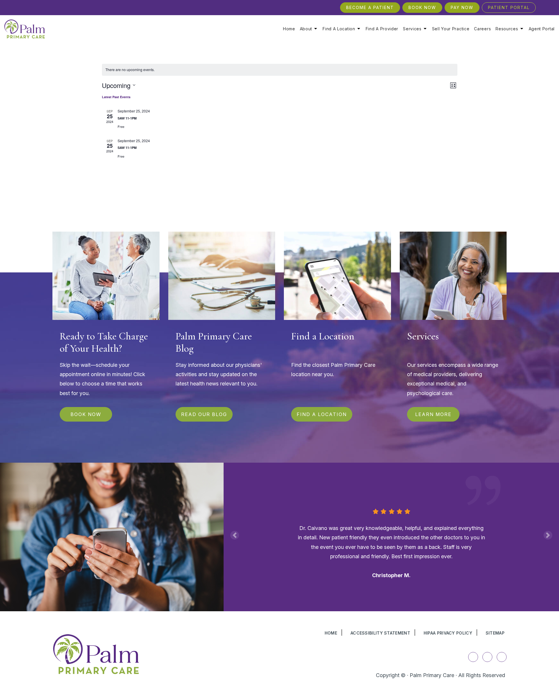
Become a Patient (370, 7)
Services (412, 29)
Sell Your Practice (451, 29)
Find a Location (339, 29)
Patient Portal (509, 7)
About (306, 29)
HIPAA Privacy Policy (448, 632)
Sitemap (495, 632)
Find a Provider (382, 29)
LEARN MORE (433, 414)
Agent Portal (542, 29)
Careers (482, 29)
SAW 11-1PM (127, 118)
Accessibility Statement (380, 632)
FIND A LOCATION (322, 414)
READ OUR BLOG (204, 414)
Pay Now (462, 7)
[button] (234, 535)
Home (289, 29)
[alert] (279, 70)
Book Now (422, 7)
